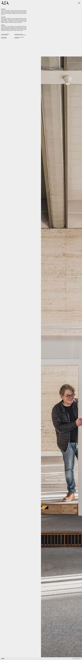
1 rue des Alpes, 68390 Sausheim (4, 37)
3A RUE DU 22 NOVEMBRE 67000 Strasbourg (5, 34)
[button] (79, 2)
